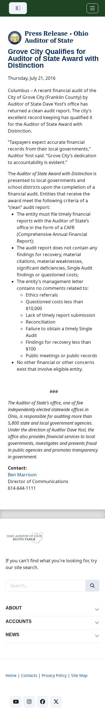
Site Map (79, 675)
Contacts (29, 675)
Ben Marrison (22, 475)
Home (11, 675)
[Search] (92, 586)
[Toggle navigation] (92, 8)
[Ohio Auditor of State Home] (24, 537)
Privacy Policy (54, 675)
